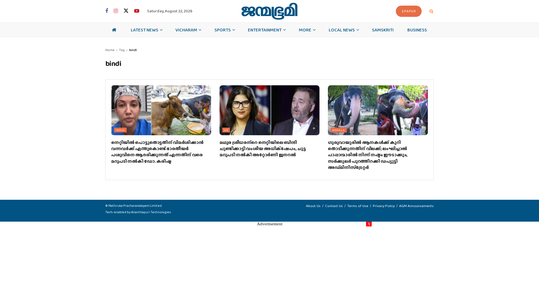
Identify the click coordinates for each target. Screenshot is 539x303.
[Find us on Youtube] (136, 11)
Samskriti (383, 29)
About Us (313, 205)
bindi (133, 49)
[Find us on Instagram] (116, 11)
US (226, 130)
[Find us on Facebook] (106, 11)
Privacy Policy (384, 205)
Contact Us (334, 205)
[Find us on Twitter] (126, 11)
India (120, 130)
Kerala (338, 130)
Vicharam (186, 29)
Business (417, 29)
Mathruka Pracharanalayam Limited (135, 205)
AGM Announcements (416, 205)
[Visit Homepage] (269, 11)
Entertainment (265, 29)
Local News (342, 29)
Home (110, 49)
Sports (222, 29)
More (305, 29)
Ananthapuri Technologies (151, 212)
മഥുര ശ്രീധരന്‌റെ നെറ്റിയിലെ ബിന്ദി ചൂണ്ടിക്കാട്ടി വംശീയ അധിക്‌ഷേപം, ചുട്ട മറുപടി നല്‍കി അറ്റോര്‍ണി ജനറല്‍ (263, 148)
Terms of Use (357, 205)
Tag (122, 49)
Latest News (144, 29)
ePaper (409, 11)
